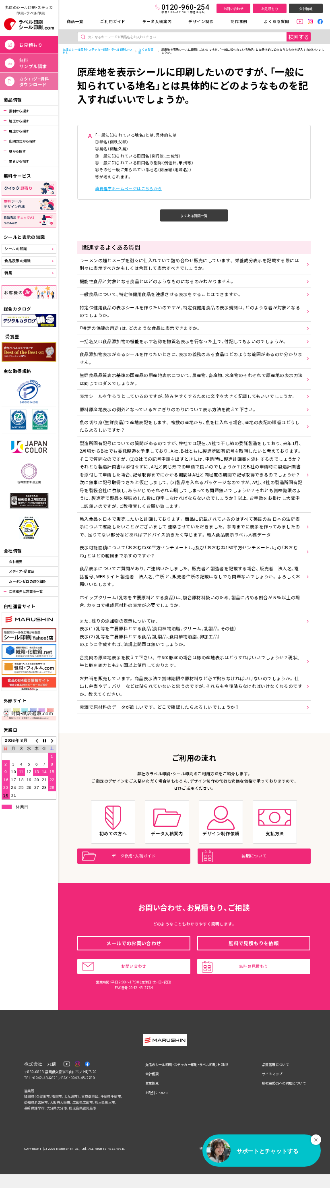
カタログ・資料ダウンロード (34, 81)
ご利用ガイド (112, 21)
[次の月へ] (52, 741)
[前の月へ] (37, 741)
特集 (8, 272)
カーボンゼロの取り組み (27, 581)
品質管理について (275, 1064)
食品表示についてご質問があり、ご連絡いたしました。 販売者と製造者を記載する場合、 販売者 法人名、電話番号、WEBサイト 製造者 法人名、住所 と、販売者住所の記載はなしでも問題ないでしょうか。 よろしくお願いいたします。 (190, 576)
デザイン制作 (200, 21)
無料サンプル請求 (33, 63)
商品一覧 (75, 21)
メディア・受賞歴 (21, 571)
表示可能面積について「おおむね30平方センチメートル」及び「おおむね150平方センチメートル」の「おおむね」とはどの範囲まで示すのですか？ (189, 551)
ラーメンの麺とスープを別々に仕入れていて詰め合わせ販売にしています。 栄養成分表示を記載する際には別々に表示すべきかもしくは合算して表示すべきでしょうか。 (189, 264)
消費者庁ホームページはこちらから (128, 188)
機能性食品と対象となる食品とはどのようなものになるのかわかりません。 (157, 281)
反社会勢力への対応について (284, 1082)
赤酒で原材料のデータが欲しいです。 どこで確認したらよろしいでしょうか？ (159, 707)
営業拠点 (152, 1082)
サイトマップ (272, 1073)
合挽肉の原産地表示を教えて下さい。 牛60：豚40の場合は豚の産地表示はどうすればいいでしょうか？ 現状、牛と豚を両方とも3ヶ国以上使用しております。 (190, 661)
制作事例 (239, 21)
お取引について (157, 1092)
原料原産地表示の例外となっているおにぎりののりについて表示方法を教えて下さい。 (168, 409)
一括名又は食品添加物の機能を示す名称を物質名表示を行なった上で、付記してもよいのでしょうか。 (183, 341)
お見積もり (269, 8)
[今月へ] (44, 741)
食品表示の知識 (17, 260)
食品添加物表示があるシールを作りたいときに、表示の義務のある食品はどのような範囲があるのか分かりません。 (191, 358)
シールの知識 (15, 248)
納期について (253, 856)
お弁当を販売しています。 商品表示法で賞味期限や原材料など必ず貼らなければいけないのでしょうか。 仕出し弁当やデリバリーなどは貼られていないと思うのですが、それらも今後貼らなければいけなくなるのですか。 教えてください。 (191, 686)
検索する (298, 37)
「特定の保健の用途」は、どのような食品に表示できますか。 (140, 328)
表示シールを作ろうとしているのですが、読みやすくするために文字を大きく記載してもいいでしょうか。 (188, 396)
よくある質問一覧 (193, 215)
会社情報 (306, 8)
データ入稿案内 (157, 21)
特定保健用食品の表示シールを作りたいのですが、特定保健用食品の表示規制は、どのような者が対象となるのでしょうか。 (190, 311)
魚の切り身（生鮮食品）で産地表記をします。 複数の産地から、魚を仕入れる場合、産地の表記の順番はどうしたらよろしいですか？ (190, 426)
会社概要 (16, 561)
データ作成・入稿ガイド (134, 856)
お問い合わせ (233, 8)
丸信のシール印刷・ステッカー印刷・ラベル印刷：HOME (97, 51)
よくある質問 (276, 21)
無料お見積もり (253, 966)
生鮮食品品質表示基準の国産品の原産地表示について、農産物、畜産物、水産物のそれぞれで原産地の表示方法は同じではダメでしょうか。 (191, 379)
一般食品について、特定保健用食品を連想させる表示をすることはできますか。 (160, 294)
